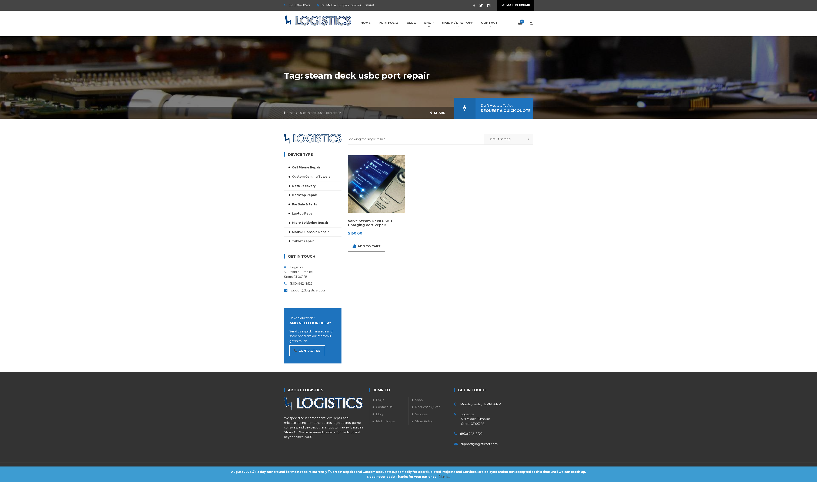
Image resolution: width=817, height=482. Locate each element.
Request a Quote (427, 407)
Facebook (472, 5)
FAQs (380, 400)
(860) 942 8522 (299, 5)
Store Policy (424, 421)
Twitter (479, 5)
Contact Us (384, 407)
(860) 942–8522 (301, 284)
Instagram (486, 5)
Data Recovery (304, 186)
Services (421, 414)
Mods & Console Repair (310, 232)
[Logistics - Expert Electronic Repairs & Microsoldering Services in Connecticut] (318, 21)
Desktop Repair (304, 195)
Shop (419, 400)
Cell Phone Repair (306, 167)
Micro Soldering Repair (310, 223)
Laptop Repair (303, 213)
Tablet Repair (303, 241)
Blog (379, 414)
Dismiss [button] (444, 477)
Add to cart (369, 246)
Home (289, 113)
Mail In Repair (386, 421)
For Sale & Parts (304, 204)
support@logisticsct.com (308, 290)
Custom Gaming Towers (311, 176)
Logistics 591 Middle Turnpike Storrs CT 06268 (472, 419)
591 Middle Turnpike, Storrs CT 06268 (347, 5)
